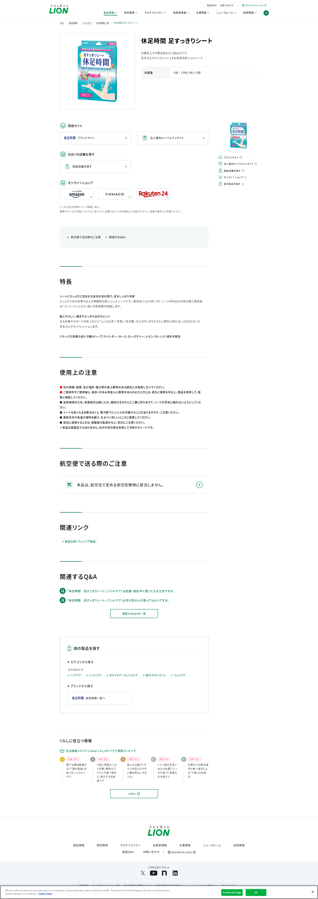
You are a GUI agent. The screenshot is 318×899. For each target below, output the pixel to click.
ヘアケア (75, 675)
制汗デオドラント (156, 675)
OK (256, 892)
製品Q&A (212, 5)
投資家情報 (160, 845)
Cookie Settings (232, 892)
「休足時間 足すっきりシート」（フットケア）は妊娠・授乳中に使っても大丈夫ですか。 (121, 591)
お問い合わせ (227, 5)
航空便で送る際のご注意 (86, 237)
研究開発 (102, 845)
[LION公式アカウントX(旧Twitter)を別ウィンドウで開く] (143, 873)
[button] (266, 13)
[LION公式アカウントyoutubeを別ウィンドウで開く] (153, 873)
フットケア (180, 675)
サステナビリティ (130, 845)
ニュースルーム (212, 845)
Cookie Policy (45, 893)
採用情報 (239, 845)
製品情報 (78, 845)
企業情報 (185, 845)
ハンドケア (95, 675)
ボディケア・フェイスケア (123, 675)
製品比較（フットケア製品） (81, 541)
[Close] (312, 891)
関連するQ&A (117, 237)
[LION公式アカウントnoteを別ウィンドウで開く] (164, 873)
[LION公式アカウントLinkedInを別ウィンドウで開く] (175, 873)
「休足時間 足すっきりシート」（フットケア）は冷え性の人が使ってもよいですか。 (118, 600)
